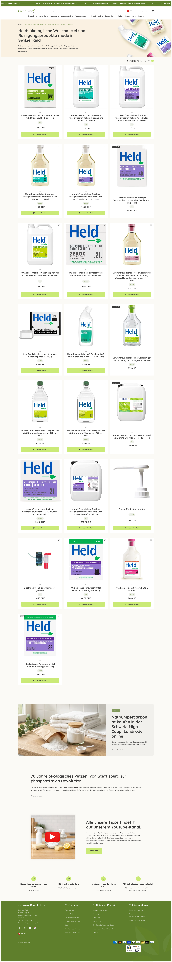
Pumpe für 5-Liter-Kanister (132, 509)
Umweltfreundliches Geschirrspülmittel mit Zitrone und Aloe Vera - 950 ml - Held (86, 433)
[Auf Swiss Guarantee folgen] (35, 928)
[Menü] (140, 946)
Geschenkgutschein (72, 918)
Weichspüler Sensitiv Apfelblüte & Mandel (132, 589)
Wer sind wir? (70, 910)
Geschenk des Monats (72, 929)
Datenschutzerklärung (137, 920)
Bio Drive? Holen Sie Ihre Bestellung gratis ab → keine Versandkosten (106, 3)
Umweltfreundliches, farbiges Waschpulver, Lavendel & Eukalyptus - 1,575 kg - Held (40, 511)
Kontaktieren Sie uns (100, 910)
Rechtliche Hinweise (136, 910)
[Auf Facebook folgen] (19, 928)
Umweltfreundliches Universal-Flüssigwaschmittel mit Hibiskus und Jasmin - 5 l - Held (86, 118)
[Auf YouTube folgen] (29, 928)
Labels (95, 932)
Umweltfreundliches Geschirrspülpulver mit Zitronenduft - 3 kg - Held (40, 116)
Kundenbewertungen (72, 921)
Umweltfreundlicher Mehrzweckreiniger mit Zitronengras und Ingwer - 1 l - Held (132, 359)
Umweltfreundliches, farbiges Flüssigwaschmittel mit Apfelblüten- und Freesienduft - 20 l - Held (86, 511)
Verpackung (97, 921)
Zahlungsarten (98, 914)
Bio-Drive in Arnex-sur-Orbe (103, 925)
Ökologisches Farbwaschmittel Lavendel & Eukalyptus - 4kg (86, 589)
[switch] (137, 950)
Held (40, 112)
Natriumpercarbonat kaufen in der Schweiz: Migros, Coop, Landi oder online (129, 727)
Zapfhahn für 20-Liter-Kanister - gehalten (40, 589)
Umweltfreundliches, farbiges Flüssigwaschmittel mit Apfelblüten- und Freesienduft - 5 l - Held (132, 118)
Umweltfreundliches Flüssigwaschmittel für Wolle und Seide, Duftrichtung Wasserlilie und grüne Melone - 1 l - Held (132, 277)
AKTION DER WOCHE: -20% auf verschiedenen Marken (43, 3)
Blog (66, 925)
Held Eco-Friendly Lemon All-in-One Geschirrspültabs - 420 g (40, 355)
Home (20, 25)
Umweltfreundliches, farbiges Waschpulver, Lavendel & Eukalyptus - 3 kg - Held (131, 200)
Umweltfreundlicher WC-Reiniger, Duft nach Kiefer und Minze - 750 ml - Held (86, 355)
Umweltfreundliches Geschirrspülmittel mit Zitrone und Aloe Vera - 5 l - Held (40, 274)
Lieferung (96, 918)
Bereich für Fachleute (72, 932)
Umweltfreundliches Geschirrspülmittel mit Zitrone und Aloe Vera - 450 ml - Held (40, 433)
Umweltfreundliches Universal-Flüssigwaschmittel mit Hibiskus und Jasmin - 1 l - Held (40, 196)
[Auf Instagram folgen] (24, 928)
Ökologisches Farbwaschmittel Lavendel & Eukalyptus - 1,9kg (40, 665)
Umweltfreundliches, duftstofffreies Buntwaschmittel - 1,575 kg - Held (85, 274)
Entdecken (94, 851)
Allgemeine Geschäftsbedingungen (137, 915)
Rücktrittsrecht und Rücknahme (104, 929)
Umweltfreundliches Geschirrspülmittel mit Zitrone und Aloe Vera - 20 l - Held (132, 436)
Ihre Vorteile (69, 914)
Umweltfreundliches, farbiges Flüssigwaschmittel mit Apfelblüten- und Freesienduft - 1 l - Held (86, 196)
